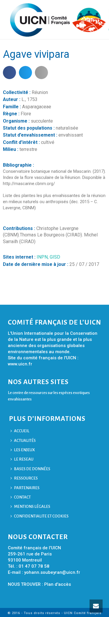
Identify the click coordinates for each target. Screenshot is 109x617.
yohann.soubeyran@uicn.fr (52, 572)
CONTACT (22, 497)
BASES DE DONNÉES (32, 469)
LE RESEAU (23, 459)
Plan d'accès (57, 584)
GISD (55, 257)
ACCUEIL (21, 431)
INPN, (43, 257)
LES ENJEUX (24, 450)
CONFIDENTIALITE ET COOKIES (41, 516)
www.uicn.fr (20, 364)
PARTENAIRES (27, 488)
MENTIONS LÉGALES (32, 506)
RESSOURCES (26, 478)
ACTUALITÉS (25, 440)
